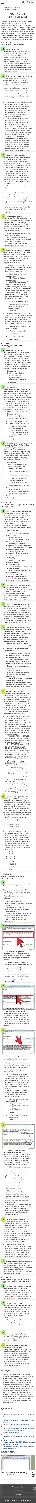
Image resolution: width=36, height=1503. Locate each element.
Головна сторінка (18, 1487)
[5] (8, 816)
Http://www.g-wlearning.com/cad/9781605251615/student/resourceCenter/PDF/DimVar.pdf (18, 1442)
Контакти (18, 1494)
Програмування (14, 7)
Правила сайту (18, 1491)
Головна (5, 7)
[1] (19, 262)
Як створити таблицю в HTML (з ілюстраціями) (14, 1473)
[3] (25, 622)
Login (31, 2)
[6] (25, 966)
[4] (31, 645)
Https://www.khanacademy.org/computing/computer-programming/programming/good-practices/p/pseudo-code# (18, 1430)
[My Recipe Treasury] (23, 2)
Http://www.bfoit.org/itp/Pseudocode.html (16, 1424)
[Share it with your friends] (34, 1488)
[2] (30, 527)
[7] (13, 980)
